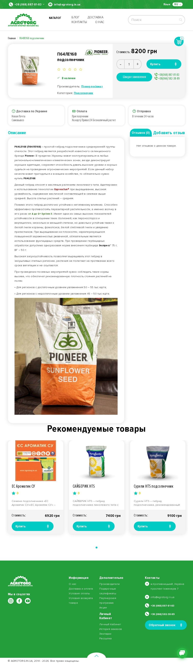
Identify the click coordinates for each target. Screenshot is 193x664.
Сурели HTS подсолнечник (153, 486)
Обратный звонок (162, 625)
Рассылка (105, 638)
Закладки (105, 633)
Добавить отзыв (169, 132)
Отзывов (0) (141, 133)
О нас (99, 22)
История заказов (110, 629)
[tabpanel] (35, 487)
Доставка (95, 17)
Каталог (55, 20)
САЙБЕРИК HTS (84, 486)
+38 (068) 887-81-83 (28, 4)
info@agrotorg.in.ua (67, 4)
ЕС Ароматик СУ (23, 486)
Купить (20, 526)
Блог (75, 17)
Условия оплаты (79, 593)
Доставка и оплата (81, 588)
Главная (12, 38)
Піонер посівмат (92, 86)
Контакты (79, 22)
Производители (109, 584)
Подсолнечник (83, 93)
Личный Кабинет (110, 624)
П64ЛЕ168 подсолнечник (31, 38)
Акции (103, 607)
